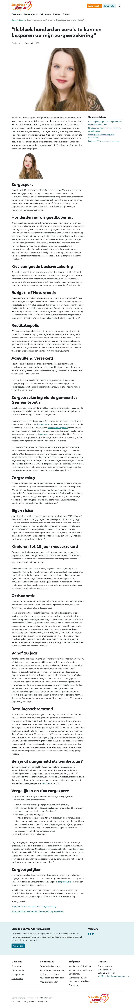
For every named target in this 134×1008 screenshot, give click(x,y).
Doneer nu (73, 985)
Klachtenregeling (18, 998)
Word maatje (94, 6)
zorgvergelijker (64, 881)
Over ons (16, 14)
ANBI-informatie (45, 998)
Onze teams (17, 966)
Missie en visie (18, 970)
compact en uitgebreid (58, 427)
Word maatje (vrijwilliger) (80, 966)
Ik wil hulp (109, 6)
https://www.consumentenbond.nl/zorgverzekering (34, 906)
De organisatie (18, 974)
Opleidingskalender (49, 982)
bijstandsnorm (42, 424)
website (43, 434)
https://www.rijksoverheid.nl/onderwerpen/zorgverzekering (38, 911)
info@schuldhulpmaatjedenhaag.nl (113, 976)
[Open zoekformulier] (119, 6)
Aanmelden (18, 946)
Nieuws (56, 14)
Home (14, 20)
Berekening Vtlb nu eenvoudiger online (103, 141)
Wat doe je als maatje (50, 966)
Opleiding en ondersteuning (52, 970)
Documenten (17, 978)
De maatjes (29, 14)
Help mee (44, 14)
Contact (66, 14)
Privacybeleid (32, 998)
